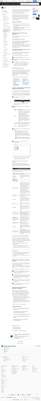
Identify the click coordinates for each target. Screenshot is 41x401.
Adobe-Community (34, 369)
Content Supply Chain (14, 369)
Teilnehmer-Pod (24, 304)
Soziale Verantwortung (3, 385)
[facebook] (7, 397)
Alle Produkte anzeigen (14, 373)
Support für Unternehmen (34, 371)
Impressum (30, 397)
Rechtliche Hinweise (15, 330)
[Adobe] (1, 1)
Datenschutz (33, 397)
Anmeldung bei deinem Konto (4, 380)
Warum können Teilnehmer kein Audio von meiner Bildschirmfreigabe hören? (21, 320)
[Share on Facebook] (17, 343)
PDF (1, 372)
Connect (5, 7)
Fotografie (2, 369)
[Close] (32, 399)
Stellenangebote (2, 382)
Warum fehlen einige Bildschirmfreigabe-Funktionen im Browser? (21, 317)
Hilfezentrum (33, 367)
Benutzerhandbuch (5, 351)
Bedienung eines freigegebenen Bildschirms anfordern (26, 80)
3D (1, 373)
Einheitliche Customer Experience (15, 370)
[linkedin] (11, 397)
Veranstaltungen (2, 383)
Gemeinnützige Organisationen (25, 369)
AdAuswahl (39, 399)
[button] (38, 1)
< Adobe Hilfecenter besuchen (7, 347)
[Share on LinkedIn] (21, 343)
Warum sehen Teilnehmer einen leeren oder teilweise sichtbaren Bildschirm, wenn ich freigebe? (21, 312)
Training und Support (6, 349)
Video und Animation (3, 371)
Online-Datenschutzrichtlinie (23, 330)
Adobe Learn (33, 370)
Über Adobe (2, 381)
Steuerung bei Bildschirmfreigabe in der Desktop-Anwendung (16, 84)
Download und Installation (35, 368)
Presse (2, 384)
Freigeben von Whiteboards (16, 328)
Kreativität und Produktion (14, 371)
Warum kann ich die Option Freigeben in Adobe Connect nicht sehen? (21, 309)
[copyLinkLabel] (23, 343)
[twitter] (10, 397)
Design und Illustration (3, 370)
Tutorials (4, 352)
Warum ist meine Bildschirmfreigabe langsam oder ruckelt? (22, 314)
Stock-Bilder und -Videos (3, 375)
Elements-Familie (3, 374)
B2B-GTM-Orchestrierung (14, 372)
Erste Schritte (5, 350)
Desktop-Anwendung (20, 241)
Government (23, 370)
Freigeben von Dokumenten (17, 327)
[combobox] (29, 4)
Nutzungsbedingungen (37, 397)
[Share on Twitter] (19, 343)
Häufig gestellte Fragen (26, 84)
